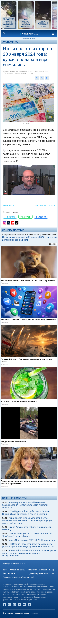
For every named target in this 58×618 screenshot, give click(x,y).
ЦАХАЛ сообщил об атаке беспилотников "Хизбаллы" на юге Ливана (27, 534)
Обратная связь (17, 570)
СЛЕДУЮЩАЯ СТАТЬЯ (44, 205)
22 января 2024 (49, 235)
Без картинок (9, 573)
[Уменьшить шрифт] (37, 78)
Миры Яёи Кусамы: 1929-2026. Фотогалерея (32, 540)
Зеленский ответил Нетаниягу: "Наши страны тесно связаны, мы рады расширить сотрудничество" (29, 553)
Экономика (10, 41)
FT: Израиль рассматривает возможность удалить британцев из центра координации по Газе (28, 545)
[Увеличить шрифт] (42, 78)
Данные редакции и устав (41, 573)
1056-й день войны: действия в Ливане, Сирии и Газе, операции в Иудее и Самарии (26, 512)
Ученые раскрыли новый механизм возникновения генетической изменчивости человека (25, 505)
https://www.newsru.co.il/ (15, 235)
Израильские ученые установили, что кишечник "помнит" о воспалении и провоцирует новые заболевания (27, 520)
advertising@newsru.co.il (23, 577)
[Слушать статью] (50, 78)
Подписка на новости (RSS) (41, 570)
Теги (5, 570)
